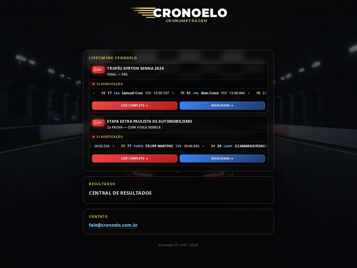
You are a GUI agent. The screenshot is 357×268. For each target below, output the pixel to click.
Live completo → (134, 105)
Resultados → (222, 105)
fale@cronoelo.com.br (113, 225)
